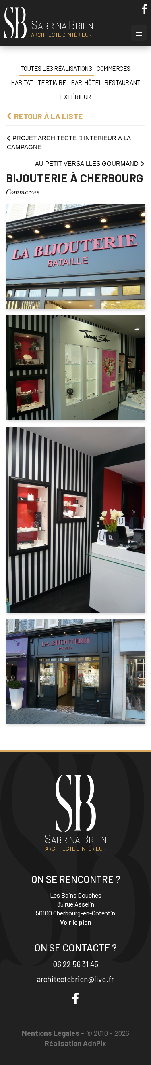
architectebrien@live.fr (75, 979)
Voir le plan (75, 922)
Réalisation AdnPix (75, 1043)
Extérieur (75, 96)
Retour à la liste (48, 116)
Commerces (113, 68)
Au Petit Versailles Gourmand (87, 163)
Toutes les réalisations (56, 68)
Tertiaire (52, 82)
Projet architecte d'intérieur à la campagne (68, 142)
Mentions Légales (50, 1033)
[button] (139, 33)
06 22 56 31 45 (75, 964)
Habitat (22, 82)
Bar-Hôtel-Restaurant (105, 82)
